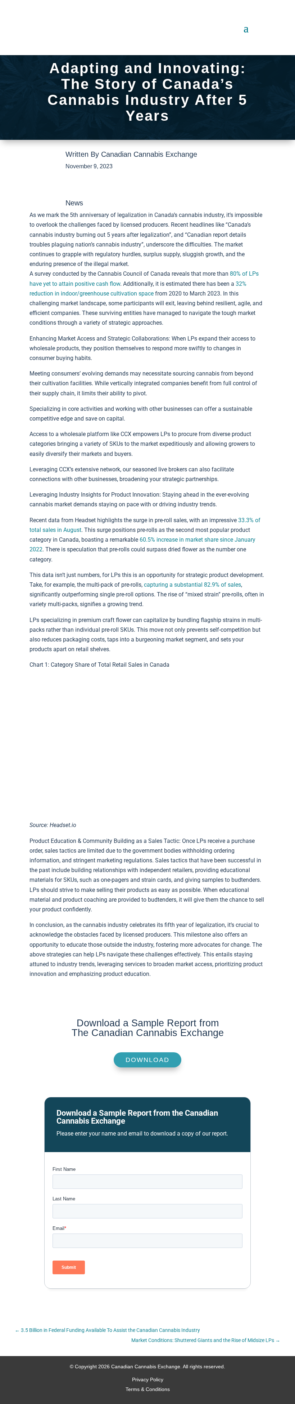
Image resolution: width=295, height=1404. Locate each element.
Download (147, 1059)
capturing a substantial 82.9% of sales (192, 584)
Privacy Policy (147, 1379)
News (74, 203)
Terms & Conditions (148, 1389)
